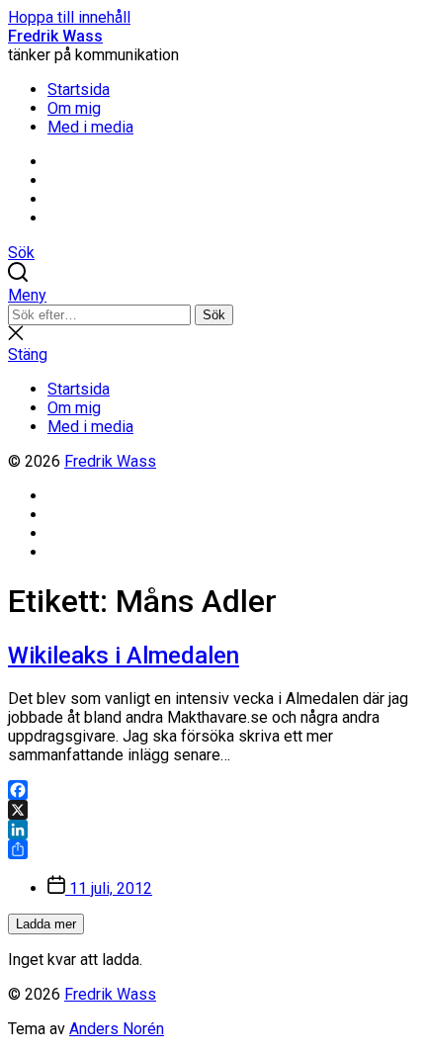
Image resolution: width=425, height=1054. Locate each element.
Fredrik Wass (55, 36)
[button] (212, 295)
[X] (212, 810)
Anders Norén (116, 1028)
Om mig (74, 108)
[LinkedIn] (212, 829)
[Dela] (212, 849)
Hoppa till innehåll (69, 17)
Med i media (90, 127)
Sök (214, 314)
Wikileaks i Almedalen (123, 655)
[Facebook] (212, 790)
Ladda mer (46, 924)
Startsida (78, 89)
